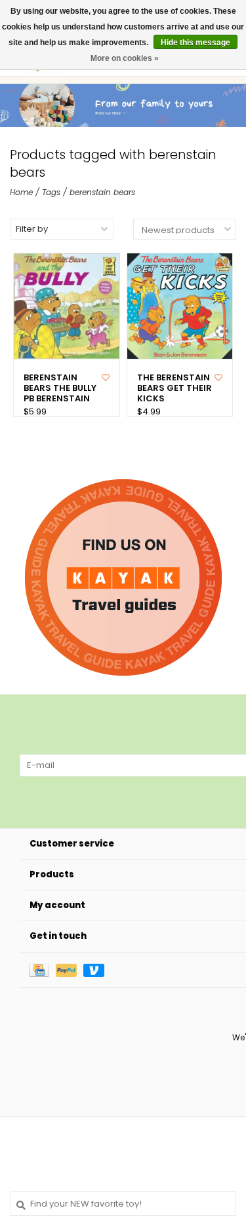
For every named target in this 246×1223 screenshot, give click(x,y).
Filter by (32, 229)
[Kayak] (123, 577)
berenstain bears (102, 192)
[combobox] (123, 1203)
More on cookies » (125, 58)
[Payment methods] (42, 970)
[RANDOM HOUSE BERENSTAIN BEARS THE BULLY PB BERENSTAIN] (66, 306)
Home (21, 192)
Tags (51, 192)
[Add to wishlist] (106, 377)
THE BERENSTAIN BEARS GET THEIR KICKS (174, 389)
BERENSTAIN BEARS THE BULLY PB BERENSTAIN (60, 389)
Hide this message (195, 42)
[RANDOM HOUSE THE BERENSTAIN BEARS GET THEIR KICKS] (180, 306)
